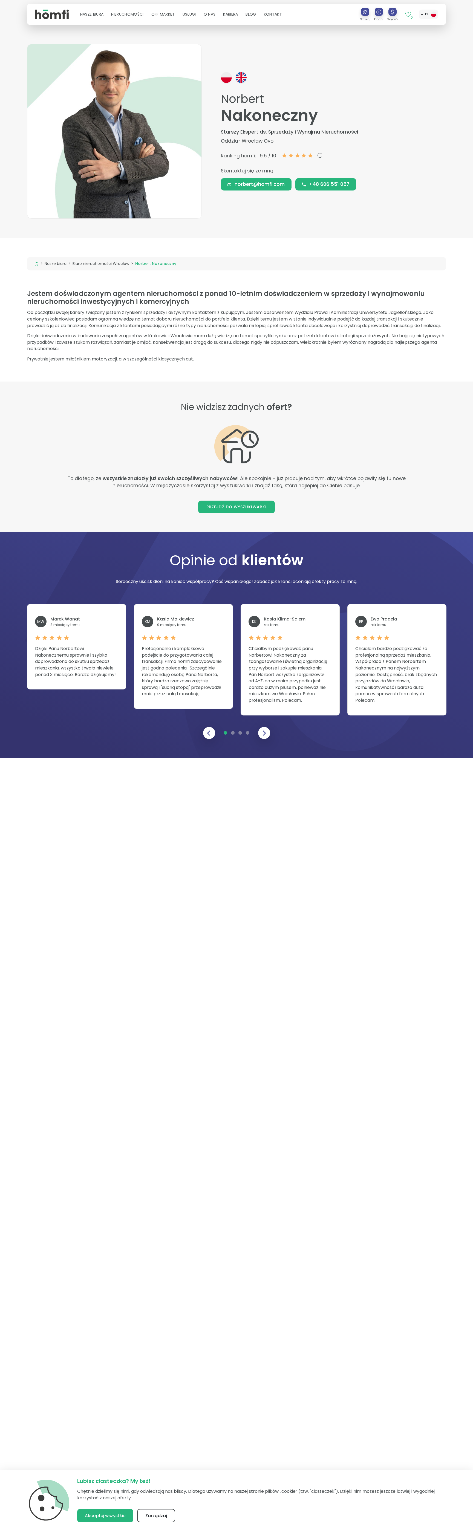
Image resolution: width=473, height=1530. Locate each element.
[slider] (297, 155)
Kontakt (273, 14)
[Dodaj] (379, 12)
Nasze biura (56, 263)
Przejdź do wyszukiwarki (236, 507)
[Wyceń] (392, 12)
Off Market (163, 14)
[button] (92, 14)
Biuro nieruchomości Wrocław (101, 263)
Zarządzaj (156, 1515)
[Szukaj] (365, 12)
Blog (251, 14)
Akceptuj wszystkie (105, 1515)
